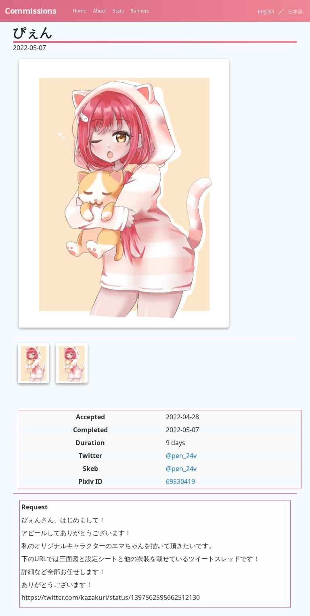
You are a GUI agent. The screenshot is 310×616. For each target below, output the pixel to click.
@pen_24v (181, 455)
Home (79, 10)
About (99, 10)
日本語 (295, 11)
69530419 (180, 481)
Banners (139, 10)
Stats (118, 10)
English (266, 11)
